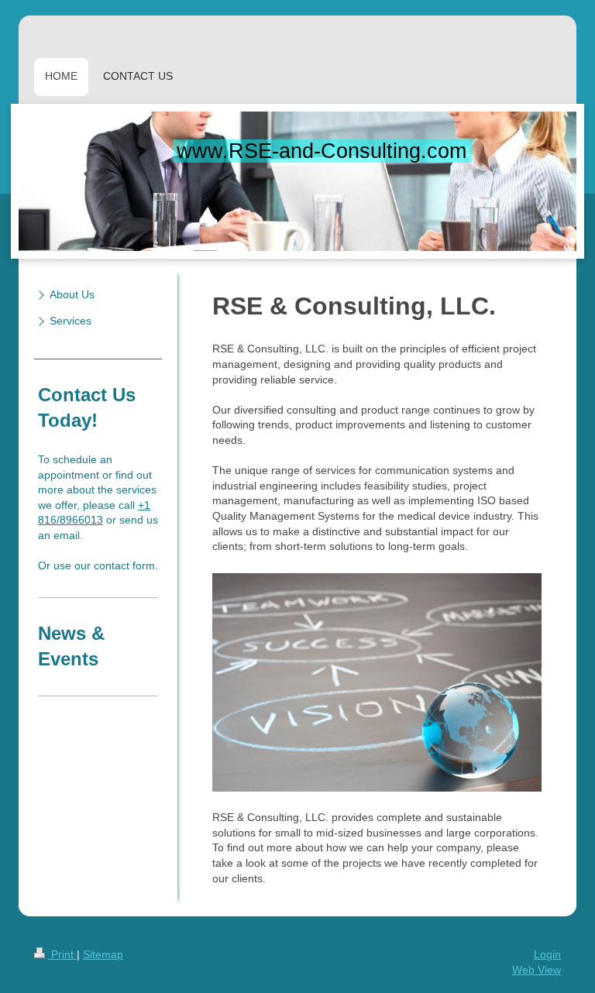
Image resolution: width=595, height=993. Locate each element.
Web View (536, 970)
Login (547, 954)
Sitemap (103, 954)
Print (62, 954)
